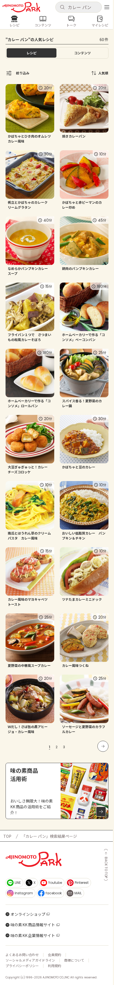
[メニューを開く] (107, 7)
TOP (7, 836)
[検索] (62, 7)
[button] (78, 7)
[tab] (82, 53)
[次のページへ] (102, 746)
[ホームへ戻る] (21, 7)
